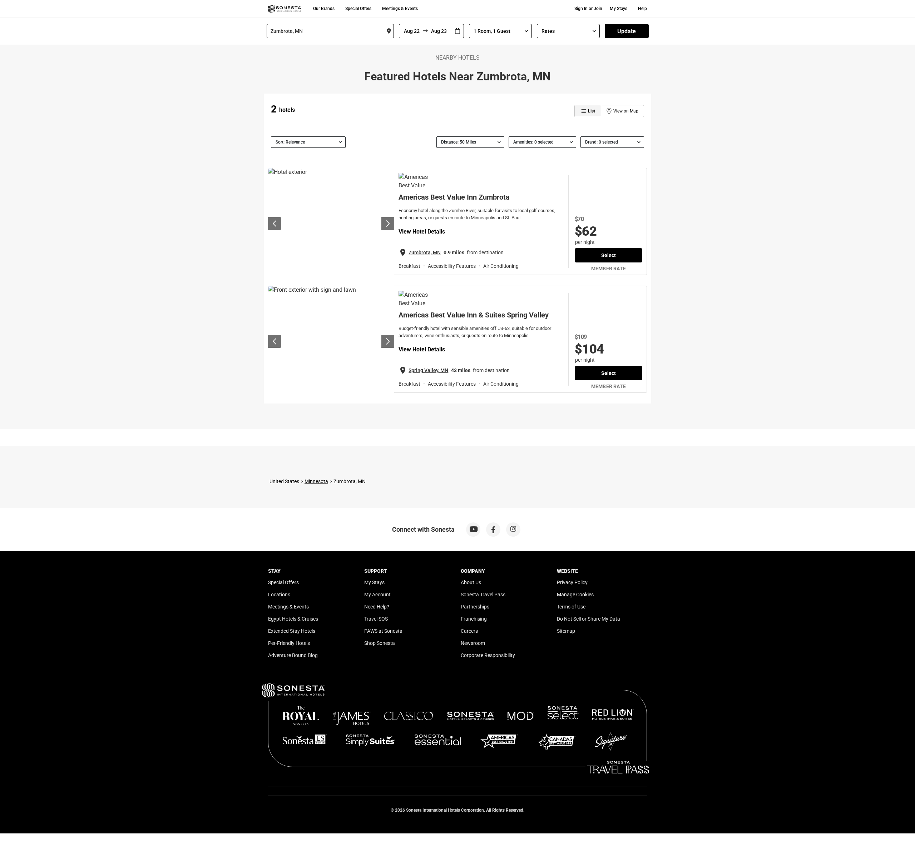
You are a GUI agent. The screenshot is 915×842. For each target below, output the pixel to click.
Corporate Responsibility (488, 655)
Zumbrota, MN (425, 252)
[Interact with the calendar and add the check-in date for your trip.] (457, 31)
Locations (279, 594)
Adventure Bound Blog (293, 655)
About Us (471, 582)
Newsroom (473, 643)
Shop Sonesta (379, 643)
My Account (377, 594)
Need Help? (376, 607)
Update (626, 31)
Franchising (474, 619)
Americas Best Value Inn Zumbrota (454, 197)
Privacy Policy (572, 582)
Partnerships (475, 607)
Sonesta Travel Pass (483, 594)
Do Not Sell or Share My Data (588, 619)
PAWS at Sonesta (383, 631)
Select (608, 255)
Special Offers (358, 8)
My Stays (618, 8)
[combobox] (330, 31)
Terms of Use (571, 607)
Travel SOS (376, 619)
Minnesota (316, 481)
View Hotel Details (422, 231)
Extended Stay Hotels (291, 631)
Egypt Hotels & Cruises (293, 619)
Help (642, 8)
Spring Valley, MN (428, 370)
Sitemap (566, 631)
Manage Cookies (575, 594)
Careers (469, 631)
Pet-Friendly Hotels (289, 643)
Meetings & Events (400, 8)
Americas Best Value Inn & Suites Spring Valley (474, 315)
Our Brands (324, 8)
